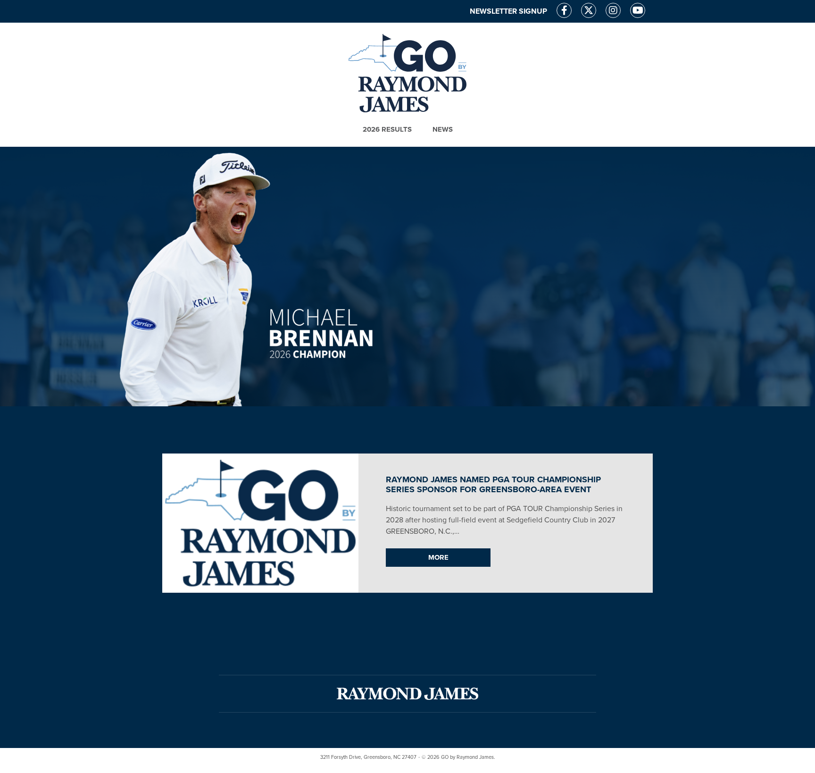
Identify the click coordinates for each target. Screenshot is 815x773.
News (442, 129)
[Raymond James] (407, 694)
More (438, 557)
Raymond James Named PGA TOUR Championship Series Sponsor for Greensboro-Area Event (493, 484)
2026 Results (387, 129)
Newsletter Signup (508, 11)
